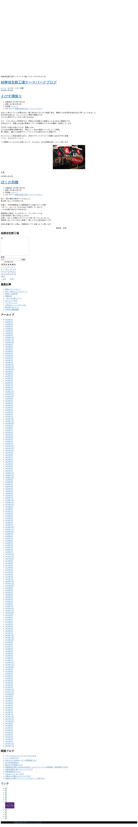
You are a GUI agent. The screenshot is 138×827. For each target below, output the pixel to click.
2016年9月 (9, 588)
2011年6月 (9, 730)
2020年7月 (9, 484)
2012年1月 (9, 714)
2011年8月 (9, 725)
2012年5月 (9, 705)
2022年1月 (9, 444)
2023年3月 (9, 412)
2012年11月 (9, 692)
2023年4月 (9, 410)
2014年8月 (9, 644)
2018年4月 (9, 545)
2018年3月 (9, 547)
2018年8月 (9, 536)
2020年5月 (9, 489)
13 (13, 269)
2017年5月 (9, 570)
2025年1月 (9, 362)
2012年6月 (9, 703)
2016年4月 (9, 599)
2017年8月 (9, 563)
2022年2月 (9, 441)
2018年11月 (9, 529)
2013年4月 (9, 680)
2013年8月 (9, 671)
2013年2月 (9, 685)
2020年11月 (9, 475)
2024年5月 (9, 380)
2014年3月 (9, 656)
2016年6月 (9, 595)
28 (15, 274)
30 (4, 276)
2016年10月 (9, 586)
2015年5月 (9, 624)
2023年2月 (9, 414)
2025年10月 (9, 342)
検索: (3, 257)
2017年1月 (9, 579)
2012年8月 (9, 698)
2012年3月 (9, 710)
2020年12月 (9, 473)
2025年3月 (9, 358)
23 (4, 274)
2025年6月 (9, 351)
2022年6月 (9, 432)
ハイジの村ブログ (12, 758)
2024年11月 (9, 367)
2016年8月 (9, 590)
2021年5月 (9, 462)
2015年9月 (9, 615)
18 (8, 272)
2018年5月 (9, 543)
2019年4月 (9, 518)
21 (15, 272)
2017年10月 (9, 559)
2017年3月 (9, 574)
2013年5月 (9, 678)
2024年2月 (9, 387)
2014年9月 (9, 642)
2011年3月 (9, 737)
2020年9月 (9, 480)
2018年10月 (9, 532)
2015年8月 (9, 617)
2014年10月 (9, 640)
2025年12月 (9, 338)
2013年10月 (9, 667)
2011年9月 (9, 723)
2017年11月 (9, 556)
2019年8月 (9, 509)
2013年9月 (9, 669)
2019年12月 (9, 500)
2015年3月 (9, 628)
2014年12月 (9, 635)
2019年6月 (9, 513)
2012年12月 (9, 689)
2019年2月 (9, 522)
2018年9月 (9, 534)
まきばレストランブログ (14, 774)
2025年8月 (9, 347)
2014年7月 (9, 647)
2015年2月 (9, 631)
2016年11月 (9, 583)
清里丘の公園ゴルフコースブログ (18, 776)
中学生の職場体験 (12, 310)
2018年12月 (9, 527)
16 (4, 272)
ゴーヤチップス (11, 303)
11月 (16, 88)
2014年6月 (9, 649)
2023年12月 (9, 392)
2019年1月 (9, 525)
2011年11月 (9, 719)
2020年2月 (9, 495)
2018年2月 (9, 550)
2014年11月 (9, 638)
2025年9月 (9, 344)
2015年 (10, 88)
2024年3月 (9, 385)
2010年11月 (9, 746)
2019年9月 (9, 507)
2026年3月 (9, 331)
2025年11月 (9, 340)
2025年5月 (9, 353)
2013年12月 (9, 662)
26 (11, 274)
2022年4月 (9, 437)
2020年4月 (9, 491)
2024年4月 (9, 383)
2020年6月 (9, 486)
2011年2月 (9, 739)
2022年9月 (9, 425)
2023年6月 (9, 405)
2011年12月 (9, 716)
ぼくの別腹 (9, 182)
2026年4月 (9, 329)
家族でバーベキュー (13, 289)
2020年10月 (9, 477)
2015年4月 (9, 626)
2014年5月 (9, 651)
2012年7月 (9, 701)
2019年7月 (9, 511)
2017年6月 (9, 568)
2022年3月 (9, 439)
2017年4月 (9, 572)
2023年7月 (9, 403)
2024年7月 (9, 376)
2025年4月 (9, 356)
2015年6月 (9, 622)
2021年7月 (9, 457)
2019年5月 (9, 516)
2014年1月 (9, 660)
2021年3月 (9, 466)
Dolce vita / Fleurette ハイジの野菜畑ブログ (21, 760)
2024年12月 (9, 365)
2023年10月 (9, 396)
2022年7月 (9, 430)
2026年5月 (9, 326)
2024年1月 (9, 389)
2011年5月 (9, 732)
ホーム (3, 88)
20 (13, 272)
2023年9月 (9, 398)
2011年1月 (9, 741)
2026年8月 (9, 319)
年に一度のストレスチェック (16, 291)
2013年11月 (9, 665)
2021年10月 (9, 450)
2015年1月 (9, 633)
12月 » (12, 279)
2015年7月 (9, 619)
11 (8, 269)
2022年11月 (9, 421)
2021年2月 (9, 468)
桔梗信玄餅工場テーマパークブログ (28, 109)
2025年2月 (9, 360)
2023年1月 (9, 416)
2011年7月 (9, 728)
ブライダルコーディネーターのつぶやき (20, 756)
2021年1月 (9, 471)
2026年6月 (9, 324)
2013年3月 (9, 683)
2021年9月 (9, 453)
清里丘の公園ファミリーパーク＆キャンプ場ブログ (25, 778)
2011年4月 (9, 734)
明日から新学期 (11, 294)
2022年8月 (9, 428)
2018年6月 (9, 541)
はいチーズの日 (11, 300)
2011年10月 (9, 721)
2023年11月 (9, 394)
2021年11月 (9, 448)
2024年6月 (9, 378)
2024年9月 (9, 371)
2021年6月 (9, 459)
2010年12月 (9, 744)
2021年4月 (9, 464)
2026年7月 (9, 322)
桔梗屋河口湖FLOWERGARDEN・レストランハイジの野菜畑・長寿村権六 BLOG (36, 767)
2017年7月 (9, 565)
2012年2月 (9, 712)
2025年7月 (9, 349)
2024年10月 (9, 369)
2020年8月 (9, 482)
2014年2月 (9, 658)
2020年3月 (9, 493)
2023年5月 (9, 407)
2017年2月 (9, 577)
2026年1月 (9, 335)
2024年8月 (9, 374)
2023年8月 (9, 401)
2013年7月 (9, 674)
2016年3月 (9, 601)
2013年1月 (9, 687)
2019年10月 (9, 504)
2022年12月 (9, 419)
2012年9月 (9, 696)
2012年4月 (9, 707)
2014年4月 (9, 653)
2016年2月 (9, 604)
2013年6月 (9, 676)
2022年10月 (9, 423)
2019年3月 (9, 520)
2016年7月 (9, 592)
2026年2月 (9, 333)
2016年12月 (9, 581)
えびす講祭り (11, 96)
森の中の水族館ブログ (13, 765)
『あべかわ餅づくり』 (13, 298)
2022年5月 (9, 435)
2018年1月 (9, 552)
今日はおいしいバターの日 (15, 305)
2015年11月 (9, 610)
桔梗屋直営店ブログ (13, 772)
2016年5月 (9, 597)
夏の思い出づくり (12, 307)
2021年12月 (9, 446)
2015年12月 (9, 608)
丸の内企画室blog (12, 763)
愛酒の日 (8, 296)
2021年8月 (9, 455)
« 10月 (3, 279)
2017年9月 (9, 561)
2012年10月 (9, 694)
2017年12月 (9, 554)
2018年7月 (9, 538)
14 (15, 269)
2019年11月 (9, 502)
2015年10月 (9, 613)
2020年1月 (9, 498)
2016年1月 (9, 606)
